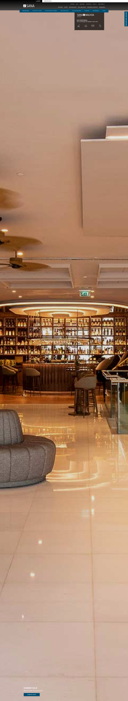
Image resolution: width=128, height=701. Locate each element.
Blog (77, 4)
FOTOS (104, 10)
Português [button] (101, 4)
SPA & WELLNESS (64, 10)
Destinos (60, 7)
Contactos (88, 4)
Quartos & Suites (37, 10)
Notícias (72, 4)
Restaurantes (73, 7)
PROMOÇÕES (96, 10)
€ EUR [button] (95, 4)
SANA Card (82, 4)
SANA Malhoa (25, 10)
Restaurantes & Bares (51, 10)
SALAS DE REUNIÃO (76, 10)
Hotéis (66, 7)
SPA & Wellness (82, 7)
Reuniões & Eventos (92, 7)
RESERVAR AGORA (126, 19)
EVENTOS (87, 10)
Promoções (102, 7)
